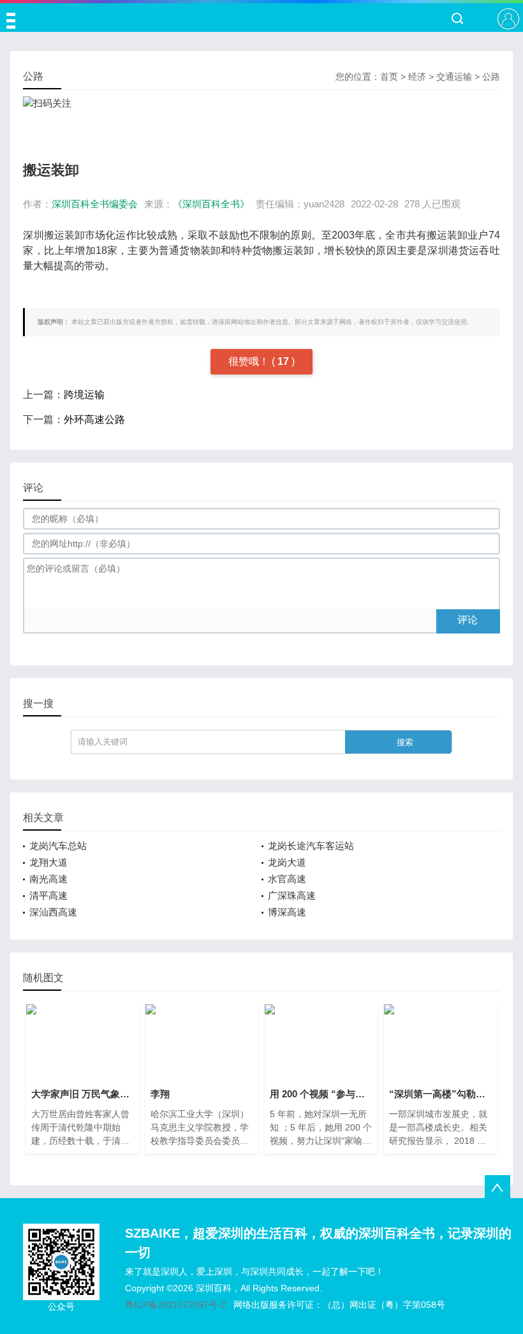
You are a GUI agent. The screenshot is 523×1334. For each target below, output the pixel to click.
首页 (389, 76)
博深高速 (287, 912)
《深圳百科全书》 (211, 203)
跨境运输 (84, 394)
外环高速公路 (94, 419)
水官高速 (287, 878)
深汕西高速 (53, 912)
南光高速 (48, 878)
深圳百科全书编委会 (95, 203)
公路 (491, 76)
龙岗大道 (287, 862)
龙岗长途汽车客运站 (311, 845)
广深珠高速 (292, 895)
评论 (467, 619)
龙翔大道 (48, 862)
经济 (417, 76)
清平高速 (48, 895)
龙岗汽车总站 (58, 845)
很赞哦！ (250, 361)
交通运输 (454, 76)
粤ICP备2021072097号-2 (175, 1305)
